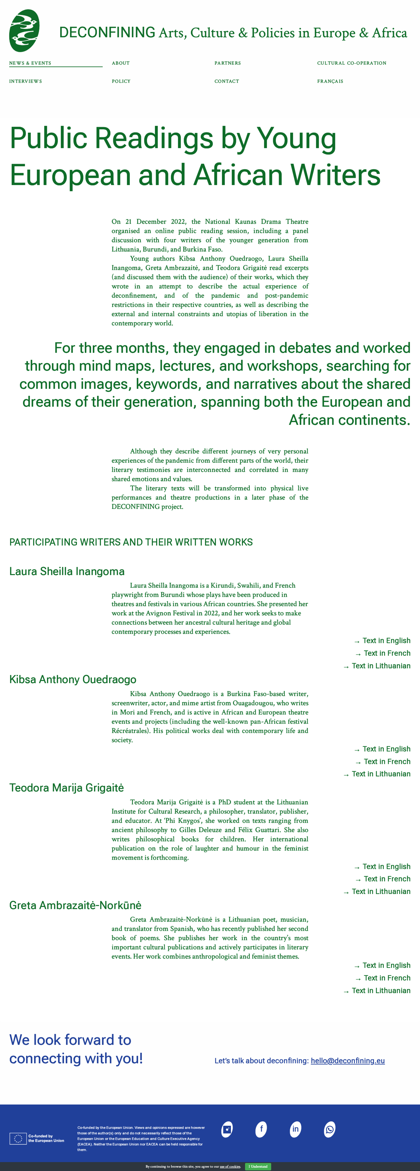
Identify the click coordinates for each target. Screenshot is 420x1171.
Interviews (25, 81)
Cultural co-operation (351, 63)
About (121, 63)
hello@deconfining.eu (348, 1060)
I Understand (258, 1166)
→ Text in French (383, 653)
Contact (227, 81)
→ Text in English (382, 640)
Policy (121, 81)
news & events (30, 63)
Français (330, 81)
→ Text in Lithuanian (377, 666)
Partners (228, 63)
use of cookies (230, 1166)
